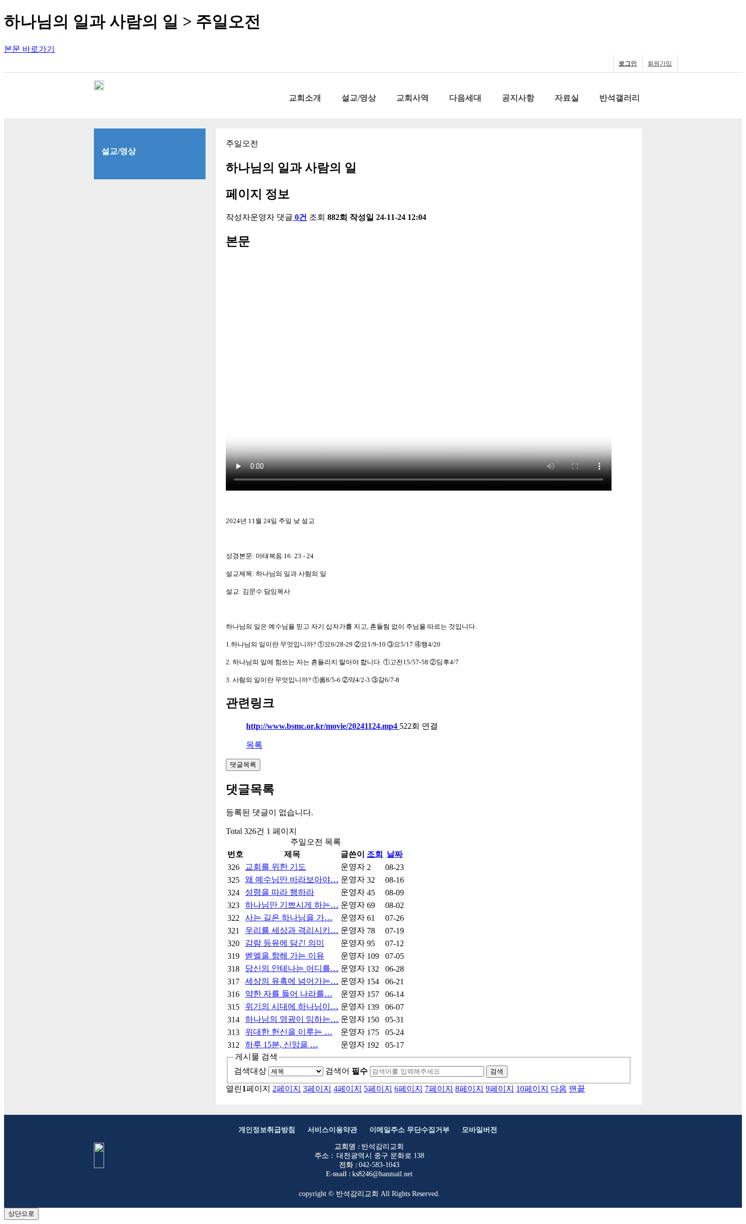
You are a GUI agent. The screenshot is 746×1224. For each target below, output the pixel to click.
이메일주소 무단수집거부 (409, 1130)
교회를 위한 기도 (275, 866)
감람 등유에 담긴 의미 (284, 943)
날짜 (395, 854)
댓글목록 (243, 764)
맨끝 (577, 1088)
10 (532, 1088)
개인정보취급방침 (267, 1130)
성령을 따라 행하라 (279, 892)
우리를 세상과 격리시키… (291, 930)
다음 (559, 1088)
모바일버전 (479, 1130)
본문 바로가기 (29, 49)
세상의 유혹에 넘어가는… (291, 981)
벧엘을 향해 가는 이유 (284, 955)
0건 (301, 217)
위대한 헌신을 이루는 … (288, 1031)
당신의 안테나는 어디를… (291, 968)
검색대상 (250, 1071)
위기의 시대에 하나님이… (291, 1006)
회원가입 (660, 63)
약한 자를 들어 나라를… (288, 993)
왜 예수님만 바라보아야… (291, 879)
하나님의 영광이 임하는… (291, 1019)
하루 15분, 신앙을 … (281, 1044)
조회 (375, 854)
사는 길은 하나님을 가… (288, 917)
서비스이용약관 (332, 1130)
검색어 (346, 1071)
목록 (254, 744)
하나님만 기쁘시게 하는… (291, 904)
